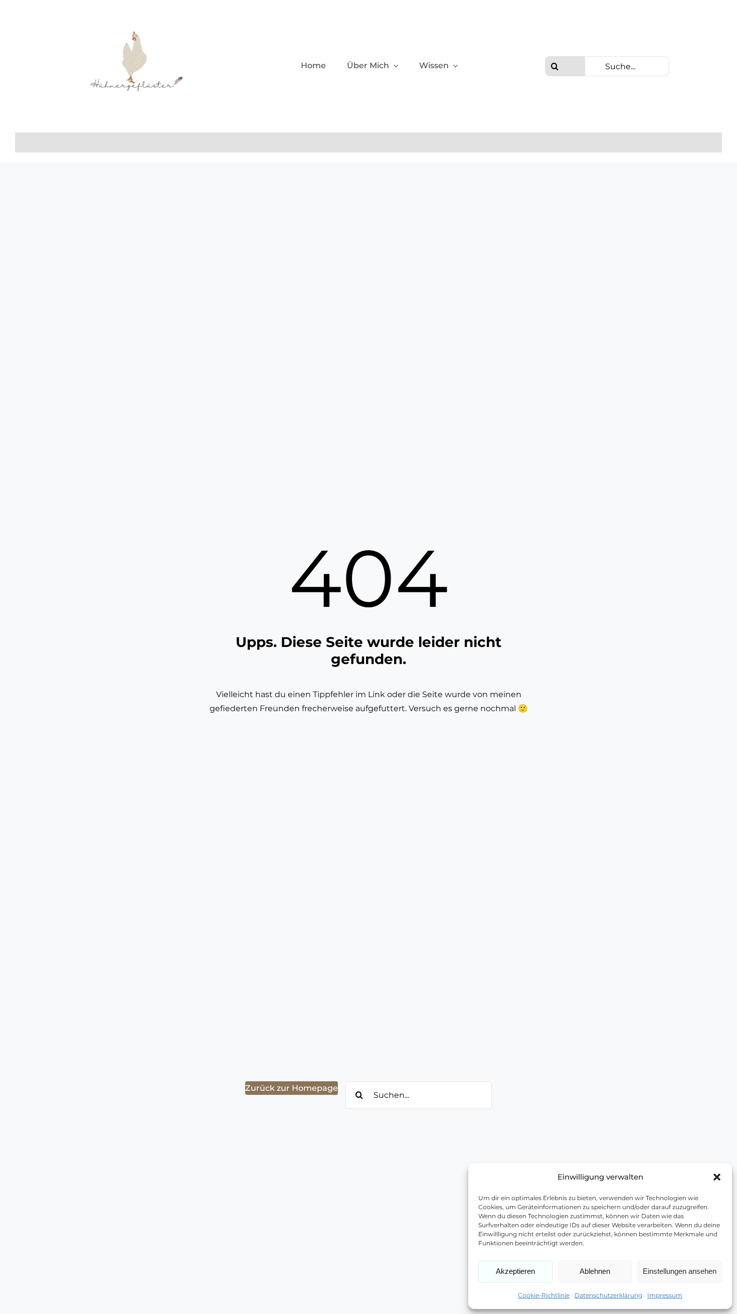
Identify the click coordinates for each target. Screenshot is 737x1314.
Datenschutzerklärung (608, 1295)
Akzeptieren (515, 1271)
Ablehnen (595, 1271)
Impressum (664, 1295)
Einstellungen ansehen (679, 1271)
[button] (717, 1177)
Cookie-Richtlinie (544, 1295)
